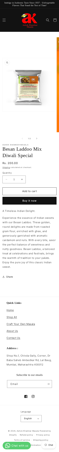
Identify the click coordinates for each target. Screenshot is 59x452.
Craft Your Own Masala (21, 324)
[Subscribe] (48, 384)
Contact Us (13, 337)
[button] (4, 20)
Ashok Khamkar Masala (28, 431)
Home (10, 310)
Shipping (6, 167)
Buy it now (29, 200)
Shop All (12, 317)
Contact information (31, 445)
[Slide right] (36, 138)
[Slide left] (22, 138)
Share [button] (9, 276)
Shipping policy (40, 440)
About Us (12, 330)
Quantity (7, 172)
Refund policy (26, 435)
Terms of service (22, 440)
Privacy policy (43, 435)
